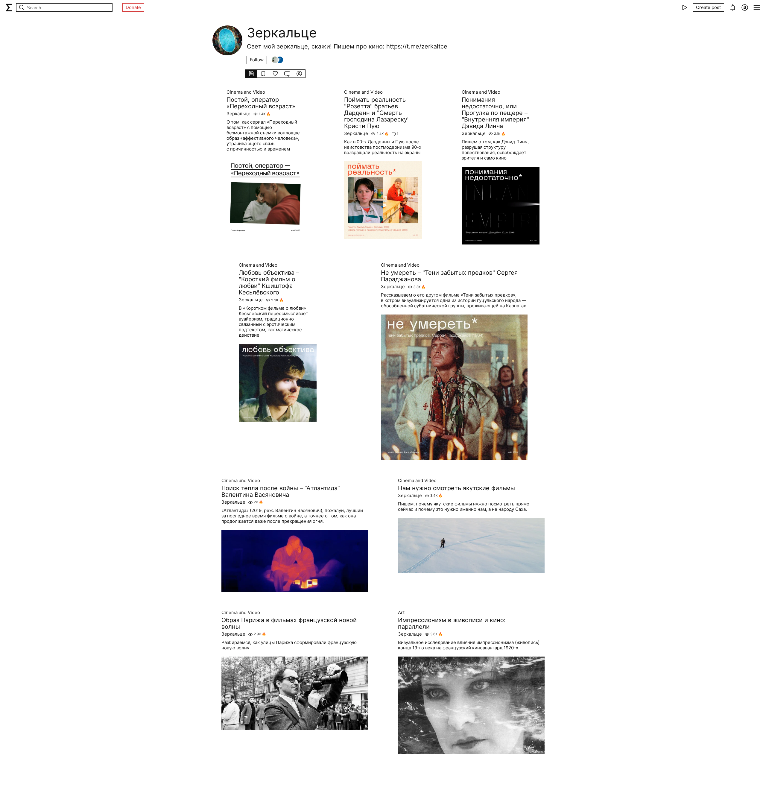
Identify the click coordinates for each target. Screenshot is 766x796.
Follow (257, 60)
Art (401, 612)
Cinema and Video (246, 92)
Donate (133, 7)
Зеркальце (238, 113)
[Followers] (277, 60)
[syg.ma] (9, 7)
